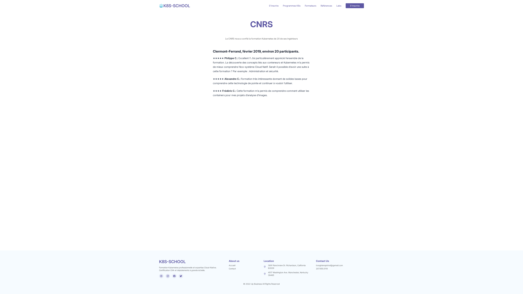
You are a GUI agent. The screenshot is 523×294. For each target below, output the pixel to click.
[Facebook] (174, 276)
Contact (232, 268)
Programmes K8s (291, 5)
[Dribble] (161, 276)
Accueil (232, 265)
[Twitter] (181, 276)
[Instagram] (168, 276)
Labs (338, 5)
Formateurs (310, 5)
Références (326, 5)
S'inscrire (274, 5)
